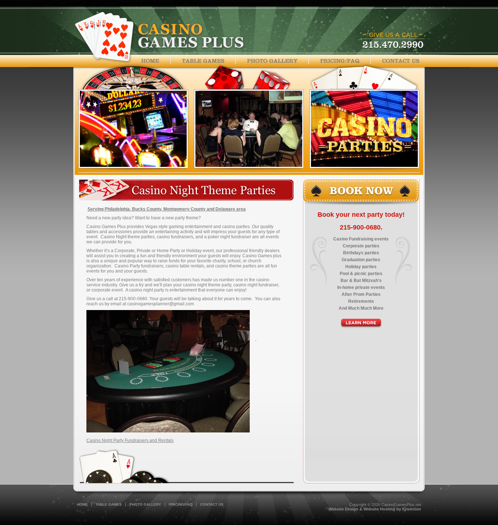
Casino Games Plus (159, 37)
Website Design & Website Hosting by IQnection (374, 509)
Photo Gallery (145, 504)
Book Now (361, 192)
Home (156, 61)
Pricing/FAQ (180, 504)
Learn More (361, 323)
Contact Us (211, 504)
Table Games (109, 504)
